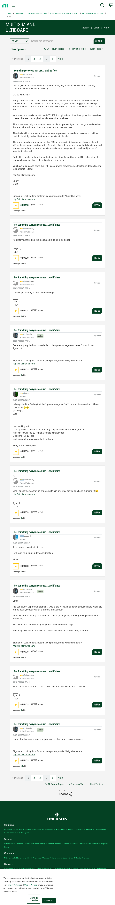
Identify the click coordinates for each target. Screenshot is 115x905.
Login (96, 28)
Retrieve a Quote (54, 843)
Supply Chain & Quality (72, 857)
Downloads (8, 868)
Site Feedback (101, 868)
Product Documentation (25, 868)
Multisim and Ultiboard (93, 13)
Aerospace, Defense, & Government (39, 829)
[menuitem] (102, 5)
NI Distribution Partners (13, 843)
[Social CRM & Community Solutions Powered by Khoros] (65, 793)
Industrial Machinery (84, 829)
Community (20, 13)
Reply (97, 205)
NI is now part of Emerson (14, 857)
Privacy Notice (13, 884)
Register (85, 28)
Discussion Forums (37, 13)
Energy (70, 829)
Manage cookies (34, 899)
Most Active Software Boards (64, 13)
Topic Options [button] (18, 49)
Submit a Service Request (83, 868)
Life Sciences (100, 829)
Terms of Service (71, 843)
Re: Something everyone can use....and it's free (37, 224)
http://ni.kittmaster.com (24, 199)
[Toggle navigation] (17, 6)
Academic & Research (13, 829)
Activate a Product (62, 868)
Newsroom (56, 857)
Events (86, 857)
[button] (16, 205)
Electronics (60, 829)
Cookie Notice (30, 884)
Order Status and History (35, 843)
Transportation (27, 832)
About (29, 857)
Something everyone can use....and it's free (35, 70)
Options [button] (97, 76)
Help (106, 28)
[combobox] (60, 41)
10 (22, 766)
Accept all (48, 901)
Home (9, 13)
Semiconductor (12, 832)
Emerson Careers (42, 857)
